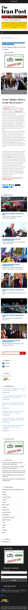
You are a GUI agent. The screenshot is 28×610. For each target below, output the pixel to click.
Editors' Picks (10, 42)
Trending (4, 530)
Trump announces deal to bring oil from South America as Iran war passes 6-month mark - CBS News (13, 404)
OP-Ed (3, 522)
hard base (9, 156)
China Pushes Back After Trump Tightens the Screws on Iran (14, 305)
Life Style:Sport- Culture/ (8, 517)
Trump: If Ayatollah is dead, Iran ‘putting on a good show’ (14, 280)
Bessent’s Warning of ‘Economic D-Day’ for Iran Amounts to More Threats (14, 331)
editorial (4, 502)
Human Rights (5, 514)
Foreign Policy (21, 42)
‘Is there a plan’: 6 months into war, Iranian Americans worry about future (14, 204)
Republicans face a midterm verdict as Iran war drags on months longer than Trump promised (14, 255)
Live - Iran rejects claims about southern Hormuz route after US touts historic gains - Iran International (13, 427)
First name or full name (5, 570)
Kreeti (18, 608)
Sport (3, 527)
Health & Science (6, 512)
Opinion (4, 525)
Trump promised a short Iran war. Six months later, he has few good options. (14, 229)
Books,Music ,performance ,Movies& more (13, 489)
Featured (15, 42)
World (12, 44)
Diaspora (4, 494)
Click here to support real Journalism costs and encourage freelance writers (14, 25)
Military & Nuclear (6, 44)
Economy (4, 42)
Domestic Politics (6, 497)
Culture (4, 492)
